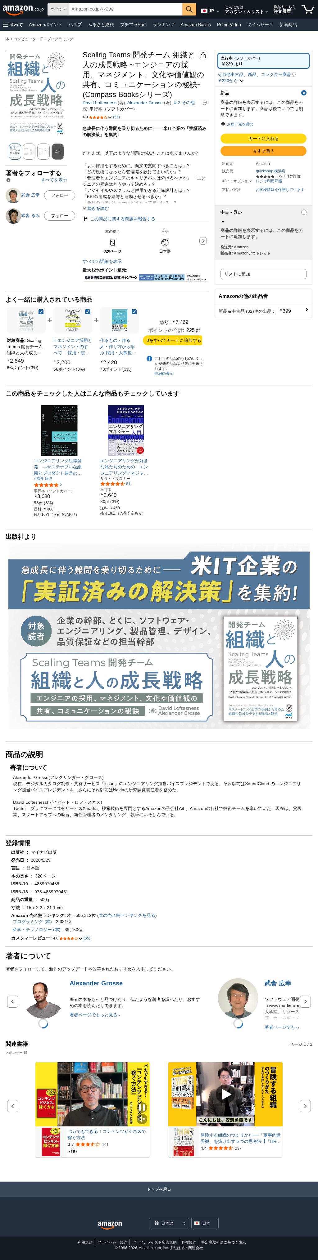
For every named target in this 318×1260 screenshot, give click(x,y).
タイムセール (260, 24)
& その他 (184, 102)
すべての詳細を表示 (102, 261)
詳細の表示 (164, 373)
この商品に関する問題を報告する (122, 218)
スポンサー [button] (14, 1052)
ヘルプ (75, 24)
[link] (23, 367)
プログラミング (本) (32, 921)
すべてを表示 (54, 179)
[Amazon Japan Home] (110, 1225)
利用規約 (85, 1242)
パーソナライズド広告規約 (154, 1242)
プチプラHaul (133, 24)
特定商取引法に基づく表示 (223, 1242)
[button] (13, 25)
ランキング (164, 24)
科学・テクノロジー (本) (37, 929)
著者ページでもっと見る (93, 1014)
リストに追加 (237, 274)
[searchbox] (125, 9)
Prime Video (229, 24)
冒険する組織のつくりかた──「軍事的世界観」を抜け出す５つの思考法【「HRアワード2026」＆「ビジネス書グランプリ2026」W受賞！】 (241, 1138)
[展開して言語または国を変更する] (217, 11)
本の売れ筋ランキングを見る (127, 915)
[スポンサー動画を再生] (225, 1094)
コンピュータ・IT (28, 39)
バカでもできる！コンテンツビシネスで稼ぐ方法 (107, 1134)
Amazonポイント (45, 24)
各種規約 (188, 1242)
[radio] (263, 61)
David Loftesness (99, 102)
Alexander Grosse (145, 102)
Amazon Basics (196, 24)
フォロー (59, 195)
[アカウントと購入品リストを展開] (267, 12)
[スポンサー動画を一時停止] (142, 1108)
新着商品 (288, 24)
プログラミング (60, 39)
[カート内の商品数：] (308, 9)
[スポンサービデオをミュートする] (142, 1119)
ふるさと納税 (101, 24)
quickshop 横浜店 (270, 171)
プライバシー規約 (112, 1242)
